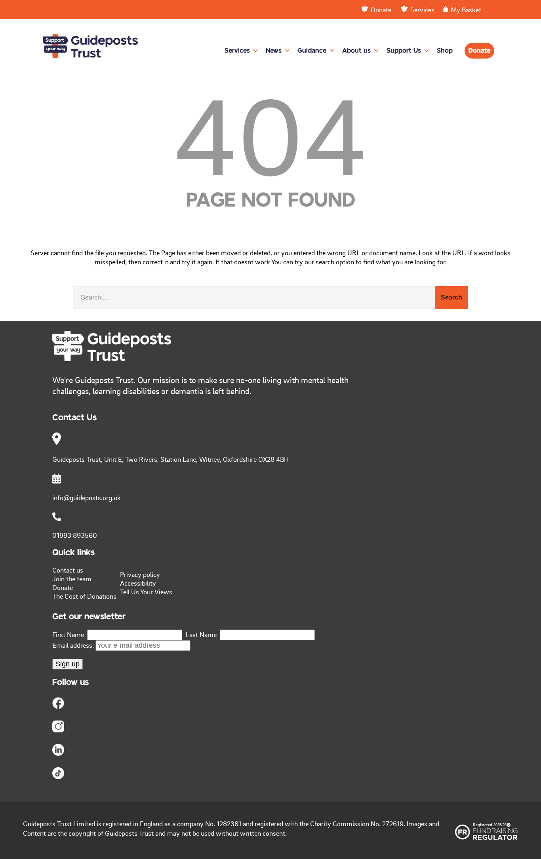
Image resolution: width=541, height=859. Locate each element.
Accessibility (138, 582)
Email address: (73, 645)
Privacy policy (140, 574)
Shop (445, 50)
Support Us (404, 50)
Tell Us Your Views (146, 591)
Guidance (311, 50)
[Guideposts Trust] (90, 39)
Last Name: (202, 634)
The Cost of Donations (84, 596)
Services (237, 50)
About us (356, 50)
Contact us (67, 569)
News (274, 50)
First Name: (69, 634)
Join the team (71, 578)
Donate (479, 50)
